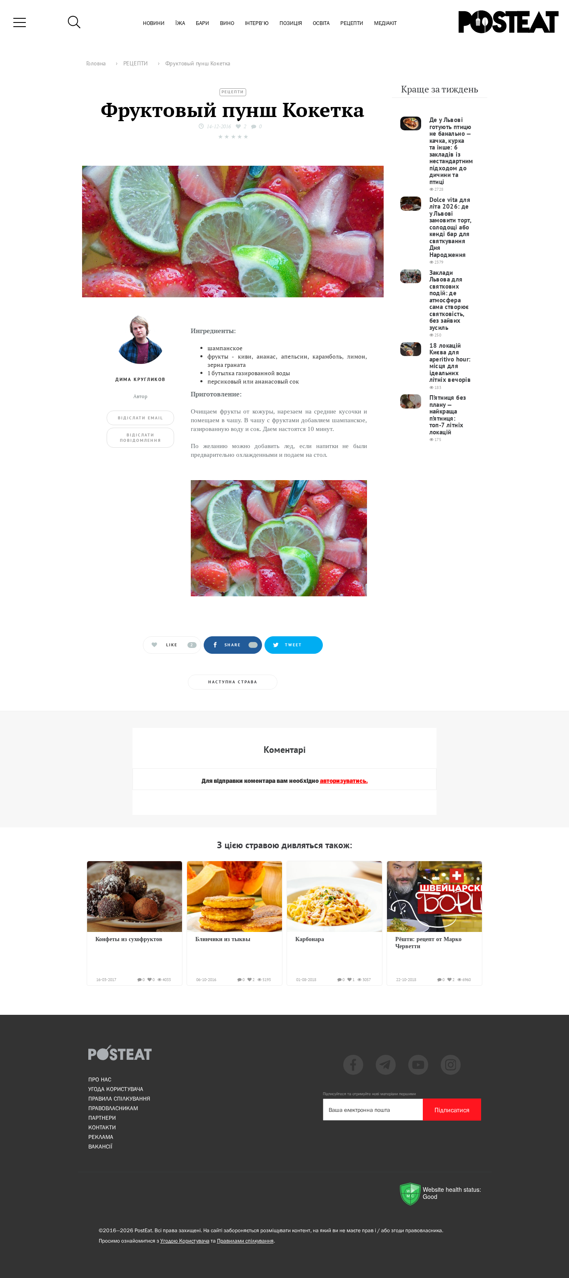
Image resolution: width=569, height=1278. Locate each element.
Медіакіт (385, 23)
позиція (291, 23)
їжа (180, 23)
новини (154, 23)
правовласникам (113, 1108)
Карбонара (309, 939)
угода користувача (115, 1089)
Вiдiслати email (140, 418)
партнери (102, 1117)
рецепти (351, 23)
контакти (102, 1127)
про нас (99, 1079)
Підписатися (451, 1110)
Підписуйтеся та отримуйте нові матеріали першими (369, 1093)
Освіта (321, 23)
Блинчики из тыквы (222, 939)
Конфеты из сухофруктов (128, 939)
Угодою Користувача (185, 1241)
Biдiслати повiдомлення (140, 437)
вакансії (100, 1146)
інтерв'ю (257, 23)
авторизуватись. (344, 781)
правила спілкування (119, 1098)
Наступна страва (232, 682)
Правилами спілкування (245, 1241)
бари (202, 23)
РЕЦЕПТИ (233, 92)
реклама (100, 1137)
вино (227, 23)
